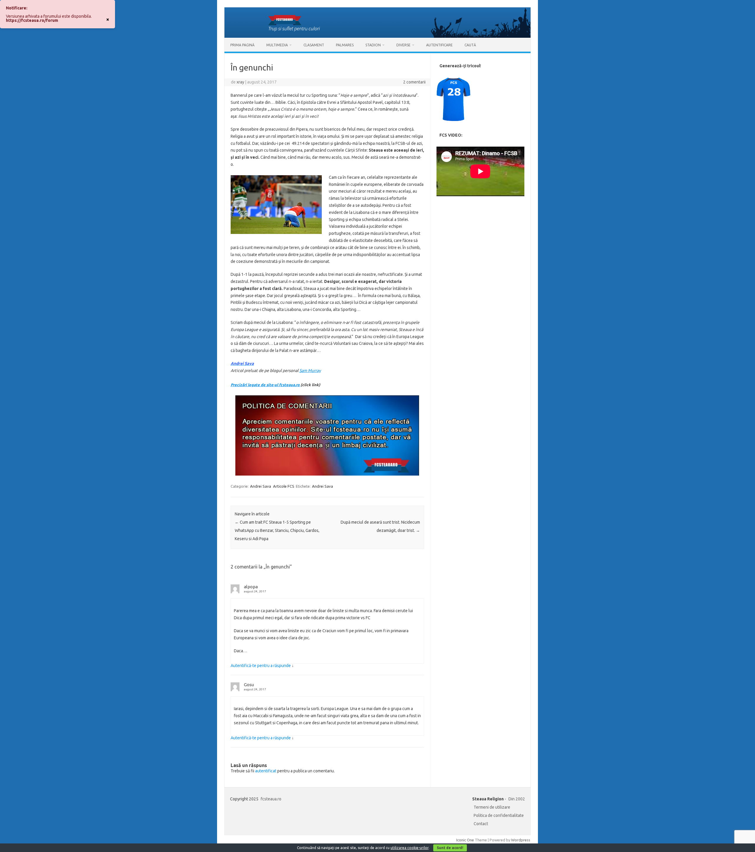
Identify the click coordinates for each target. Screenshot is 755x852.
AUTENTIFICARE (439, 45)
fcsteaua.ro (271, 799)
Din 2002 (516, 799)
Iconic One (465, 840)
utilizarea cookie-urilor (409, 848)
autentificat (265, 771)
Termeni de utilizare (492, 807)
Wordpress (520, 840)
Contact (481, 823)
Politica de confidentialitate (499, 815)
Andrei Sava (260, 486)
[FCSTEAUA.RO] (377, 36)
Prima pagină (242, 45)
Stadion (373, 45)
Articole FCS (283, 486)
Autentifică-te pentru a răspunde (261, 665)
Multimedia (277, 45)
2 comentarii (414, 82)
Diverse (403, 45)
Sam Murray (310, 370)
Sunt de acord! (450, 848)
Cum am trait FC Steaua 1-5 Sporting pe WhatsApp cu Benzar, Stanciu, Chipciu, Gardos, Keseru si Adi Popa (277, 530)
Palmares (345, 45)
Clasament (313, 45)
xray (240, 82)
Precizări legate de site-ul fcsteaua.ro (266, 385)
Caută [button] (470, 45)
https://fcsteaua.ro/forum (32, 20)
